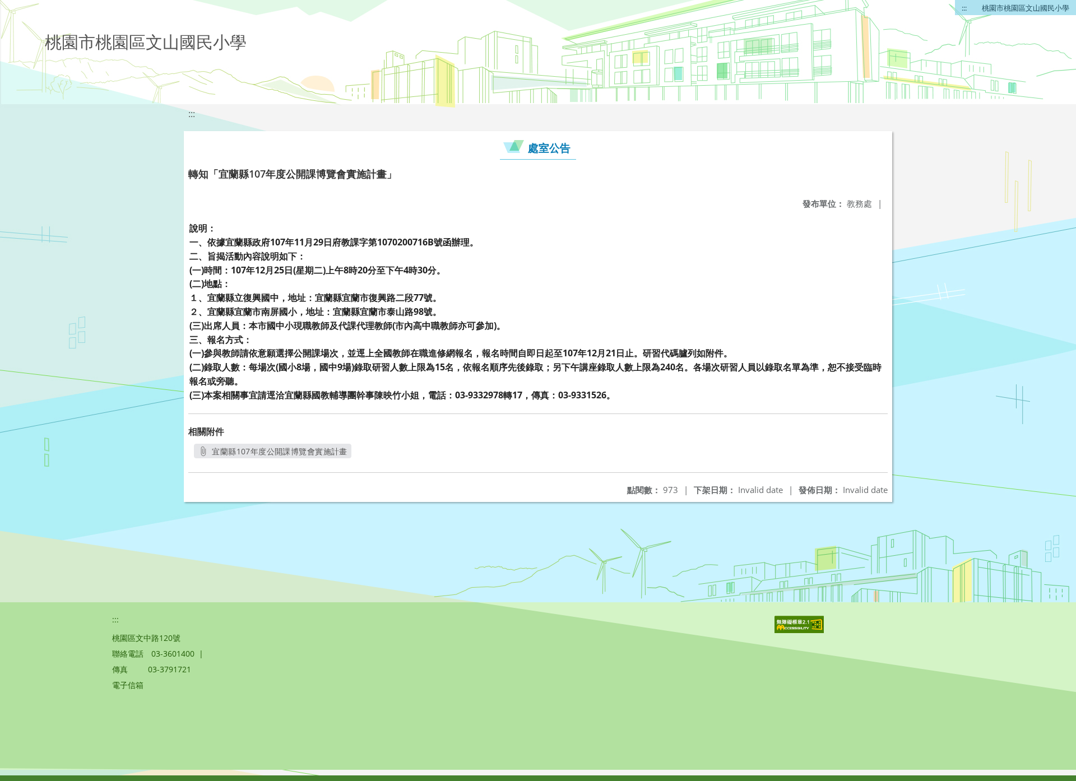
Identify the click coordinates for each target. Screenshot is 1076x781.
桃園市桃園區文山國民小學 (1025, 8)
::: (964, 8)
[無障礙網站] (800, 630)
